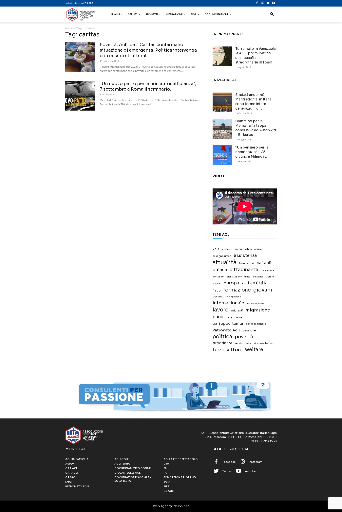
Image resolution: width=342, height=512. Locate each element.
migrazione (258, 310)
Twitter (226, 471)
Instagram (255, 462)
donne (270, 276)
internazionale (228, 303)
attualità (225, 262)
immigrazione (233, 296)
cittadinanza (244, 270)
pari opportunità (228, 324)
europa (231, 283)
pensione (249, 330)
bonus (243, 263)
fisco (217, 290)
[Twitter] (268, 3)
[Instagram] (262, 3)
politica (222, 337)
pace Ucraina (234, 317)
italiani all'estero (255, 303)
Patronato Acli (226, 330)
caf (252, 263)
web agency (162, 506)
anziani (258, 249)
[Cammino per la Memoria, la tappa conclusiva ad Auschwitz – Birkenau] (222, 129)
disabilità (258, 276)
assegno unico (222, 256)
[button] (272, 14)
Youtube (250, 471)
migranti (237, 310)
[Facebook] (257, 3)
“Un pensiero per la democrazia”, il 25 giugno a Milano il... (251, 152)
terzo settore (227, 350)
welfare (254, 349)
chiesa (220, 270)
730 (216, 249)
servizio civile (243, 343)
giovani (262, 290)
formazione (237, 290)
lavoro (221, 310)
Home (69, 28)
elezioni (217, 283)
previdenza (222, 343)
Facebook (229, 462)
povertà (244, 337)
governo (218, 296)
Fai (243, 283)
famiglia (258, 283)
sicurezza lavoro (263, 343)
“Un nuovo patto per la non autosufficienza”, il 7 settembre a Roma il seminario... (150, 86)
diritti (247, 276)
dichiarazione (234, 276)
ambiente (226, 249)
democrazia (267, 270)
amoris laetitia (243, 249)
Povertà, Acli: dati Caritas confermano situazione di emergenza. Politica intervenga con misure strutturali (148, 50)
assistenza (245, 255)
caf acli (264, 263)
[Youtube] (274, 3)
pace (218, 317)
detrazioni (218, 276)
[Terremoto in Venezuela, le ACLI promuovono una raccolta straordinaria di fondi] (222, 56)
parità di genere (256, 324)
